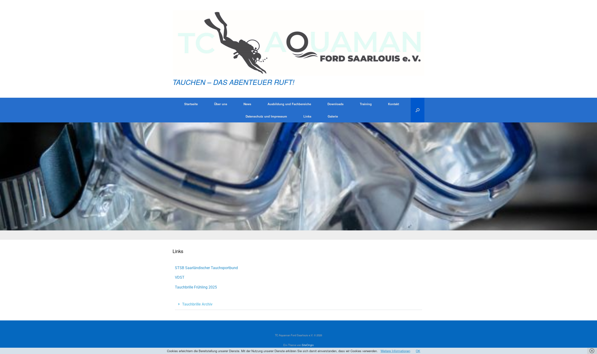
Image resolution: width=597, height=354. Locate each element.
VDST (179, 277)
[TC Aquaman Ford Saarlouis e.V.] (298, 43)
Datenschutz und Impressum (266, 116)
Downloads (335, 104)
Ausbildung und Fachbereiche (289, 104)
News (247, 104)
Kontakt (393, 104)
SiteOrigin (308, 345)
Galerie (333, 116)
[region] (298, 181)
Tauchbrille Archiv (197, 304)
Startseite (191, 104)
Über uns (220, 104)
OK (418, 351)
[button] (417, 110)
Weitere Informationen (395, 351)
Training (366, 104)
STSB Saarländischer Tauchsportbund (206, 268)
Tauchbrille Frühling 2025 (196, 287)
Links (307, 116)
